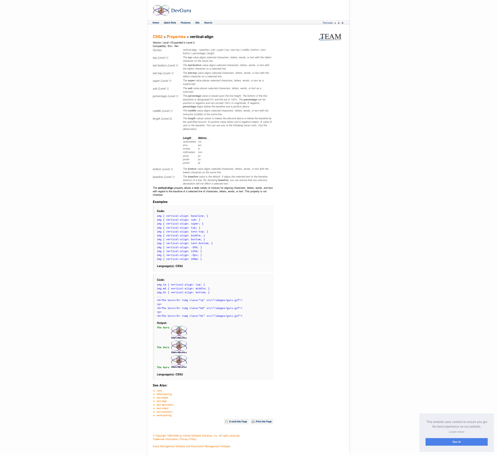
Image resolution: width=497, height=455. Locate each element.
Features (186, 22)
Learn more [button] (457, 431)
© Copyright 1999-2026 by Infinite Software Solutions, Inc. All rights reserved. (196, 435)
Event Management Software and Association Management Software (191, 446)
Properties (176, 36)
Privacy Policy (188, 439)
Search (208, 22)
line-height (162, 397)
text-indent (163, 408)
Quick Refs (170, 22)
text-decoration (165, 404)
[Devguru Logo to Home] (172, 14)
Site (197, 22)
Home (156, 22)
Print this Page (264, 421)
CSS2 (158, 36)
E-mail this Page (238, 421)
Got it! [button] (457, 441)
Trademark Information (165, 439)
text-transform (164, 411)
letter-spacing (164, 394)
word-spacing (164, 415)
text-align (162, 401)
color (159, 390)
